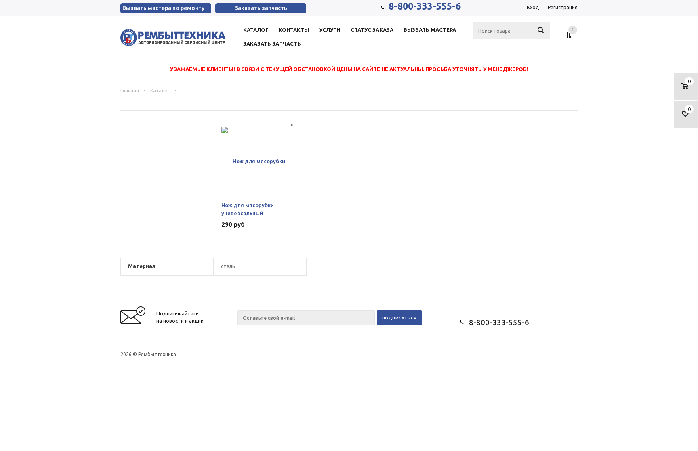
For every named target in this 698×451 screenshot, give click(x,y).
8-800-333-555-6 (425, 6)
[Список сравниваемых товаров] (569, 38)
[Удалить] (291, 125)
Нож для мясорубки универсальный (247, 209)
